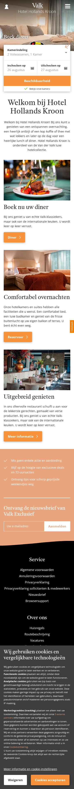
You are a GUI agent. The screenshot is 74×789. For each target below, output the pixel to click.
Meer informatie (21, 436)
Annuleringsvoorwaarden (37, 576)
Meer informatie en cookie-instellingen (30, 769)
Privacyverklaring (37, 582)
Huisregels (37, 628)
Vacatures (37, 640)
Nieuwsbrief (37, 594)
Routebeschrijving (37, 634)
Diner (12, 237)
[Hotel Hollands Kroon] (37, 10)
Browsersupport (37, 601)
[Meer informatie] (37, 370)
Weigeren (15, 780)
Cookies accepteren (50, 780)
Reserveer (16, 337)
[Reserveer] (37, 270)
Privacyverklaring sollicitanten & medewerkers (37, 588)
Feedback (71, 326)
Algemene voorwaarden (37, 570)
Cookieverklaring (18, 746)
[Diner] (37, 180)
